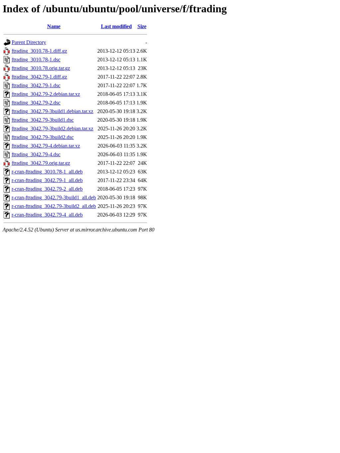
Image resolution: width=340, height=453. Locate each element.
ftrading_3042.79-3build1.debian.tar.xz (52, 111)
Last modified (116, 26)
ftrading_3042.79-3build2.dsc (43, 137)
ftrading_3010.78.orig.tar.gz (41, 68)
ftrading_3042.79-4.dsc (36, 154)
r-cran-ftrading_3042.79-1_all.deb (47, 180)
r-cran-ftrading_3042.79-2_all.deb (47, 189)
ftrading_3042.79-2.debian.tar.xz (46, 94)
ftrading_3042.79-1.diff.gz (39, 77)
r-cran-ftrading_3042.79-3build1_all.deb (54, 197)
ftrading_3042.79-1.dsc (36, 85)
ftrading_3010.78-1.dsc (36, 59)
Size (141, 26)
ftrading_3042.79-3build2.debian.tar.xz (52, 128)
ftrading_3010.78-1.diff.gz (39, 51)
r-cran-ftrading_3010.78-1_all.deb (47, 171)
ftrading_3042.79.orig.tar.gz (41, 163)
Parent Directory (29, 42)
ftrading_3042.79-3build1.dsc (43, 120)
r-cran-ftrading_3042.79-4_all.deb (47, 215)
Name (53, 26)
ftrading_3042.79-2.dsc (36, 102)
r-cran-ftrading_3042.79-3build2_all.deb (54, 206)
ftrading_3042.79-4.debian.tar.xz (46, 146)
